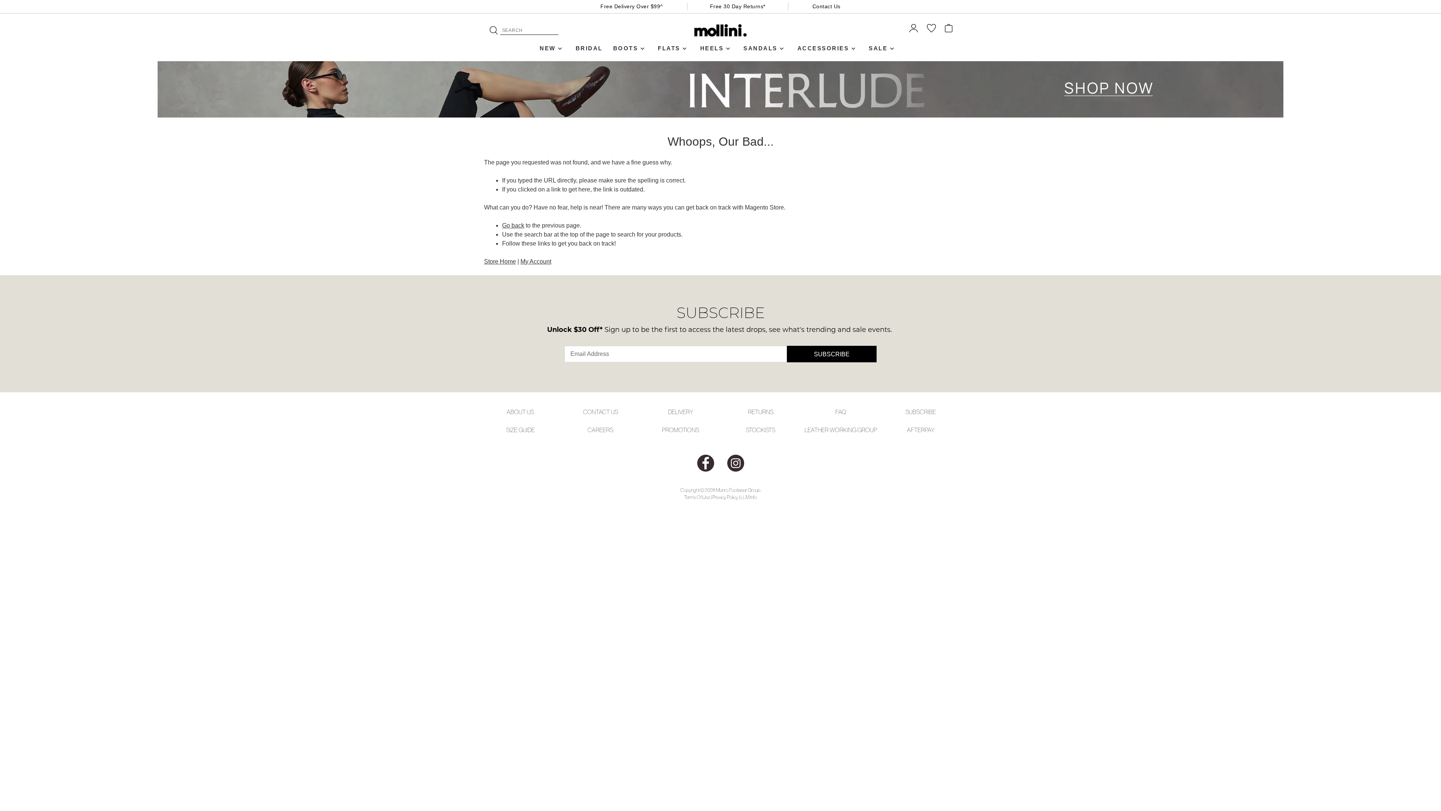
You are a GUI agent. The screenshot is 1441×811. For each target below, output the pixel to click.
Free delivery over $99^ (631, 6)
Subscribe (832, 354)
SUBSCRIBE (921, 412)
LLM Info (748, 497)
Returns (760, 412)
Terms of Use (697, 497)
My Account (535, 261)
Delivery (680, 412)
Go (494, 30)
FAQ (840, 412)
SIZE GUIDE (520, 430)
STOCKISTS (760, 430)
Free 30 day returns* (738, 6)
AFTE (914, 430)
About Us (520, 412)
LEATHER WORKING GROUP (841, 430)
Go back (513, 225)
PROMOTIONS (680, 430)
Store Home (500, 261)
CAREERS (600, 430)
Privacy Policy (725, 497)
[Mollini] (721, 30)
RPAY (927, 430)
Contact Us (826, 6)
